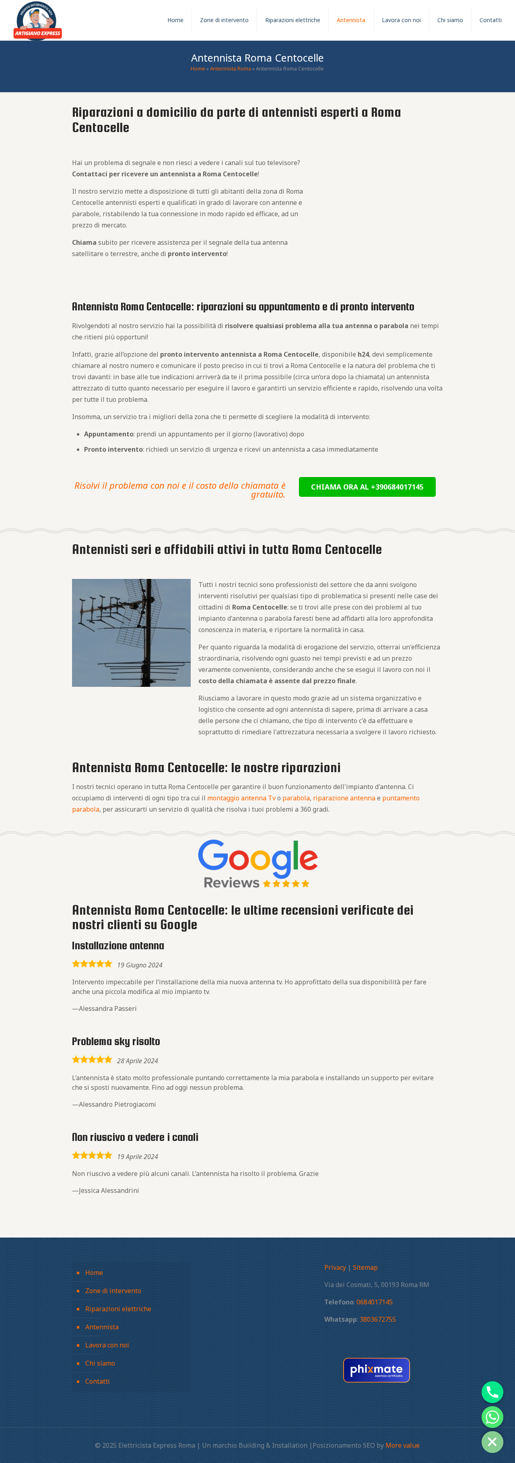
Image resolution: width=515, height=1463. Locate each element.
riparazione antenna (344, 797)
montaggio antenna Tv (241, 797)
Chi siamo (100, 1363)
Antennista (102, 1326)
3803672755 (378, 1319)
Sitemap (365, 1267)
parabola (296, 797)
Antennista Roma (230, 68)
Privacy (335, 1267)
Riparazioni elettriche (118, 1308)
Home (198, 68)
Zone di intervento (113, 1290)
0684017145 (374, 1302)
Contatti (97, 1381)
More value (402, 1445)
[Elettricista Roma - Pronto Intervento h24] (37, 20)
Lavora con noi (107, 1345)
